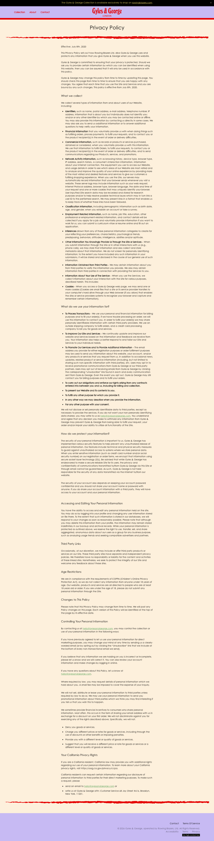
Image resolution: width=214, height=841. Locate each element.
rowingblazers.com (142, 2)
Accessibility (172, 831)
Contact (174, 823)
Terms (185, 831)
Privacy (196, 831)
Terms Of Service (191, 823)
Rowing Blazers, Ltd (168, 828)
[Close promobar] (211, 2)
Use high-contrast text (191, 835)
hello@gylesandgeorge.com (115, 415)
